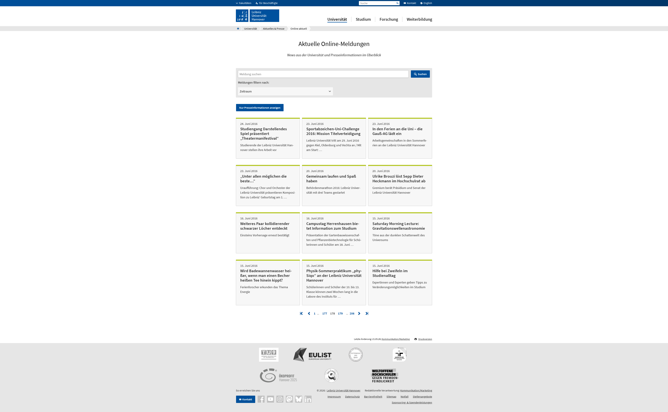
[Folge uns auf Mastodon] (289, 399)
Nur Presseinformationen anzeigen (259, 107)
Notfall (404, 396)
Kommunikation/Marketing (396, 339)
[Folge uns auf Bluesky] (298, 399)
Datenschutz (352, 396)
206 (352, 313)
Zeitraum (246, 91)
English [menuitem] (428, 3)
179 (340, 313)
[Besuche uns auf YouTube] (270, 399)
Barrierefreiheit (373, 396)
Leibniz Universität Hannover (343, 390)
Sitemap (391, 396)
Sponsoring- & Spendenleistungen (412, 402)
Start (397, 3)
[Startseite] (237, 28)
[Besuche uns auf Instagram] (280, 399)
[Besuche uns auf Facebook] (261, 399)
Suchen (422, 74)
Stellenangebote (422, 396)
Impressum (334, 396)
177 (324, 313)
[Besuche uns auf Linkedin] (308, 399)
